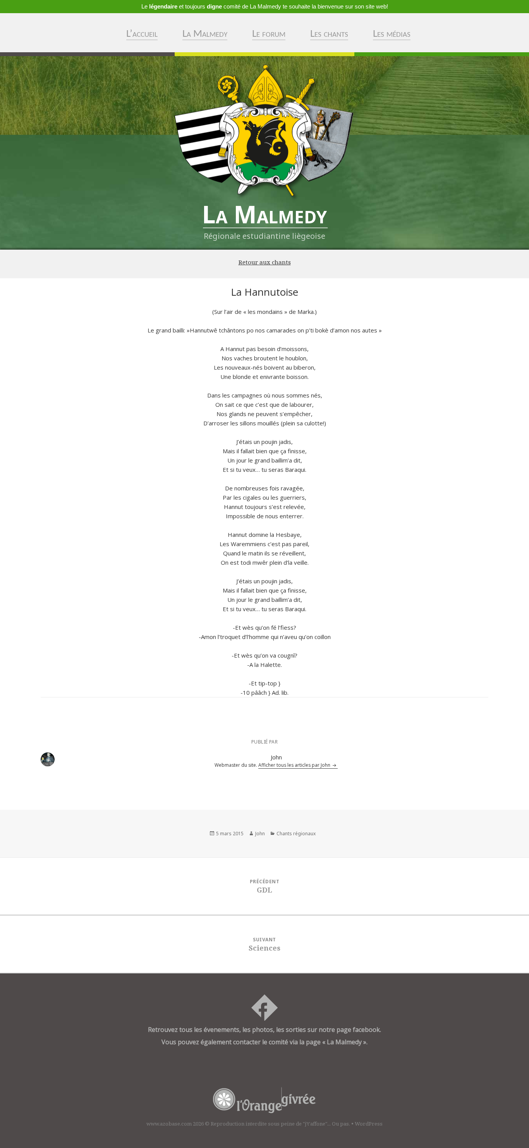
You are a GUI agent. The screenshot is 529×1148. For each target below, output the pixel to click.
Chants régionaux (296, 833)
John (260, 833)
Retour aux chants (265, 262)
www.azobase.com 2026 (175, 1123)
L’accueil (142, 34)
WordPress (369, 1123)
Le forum (268, 34)
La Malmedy (204, 34)
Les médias (391, 34)
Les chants (329, 34)
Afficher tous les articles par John (294, 765)
